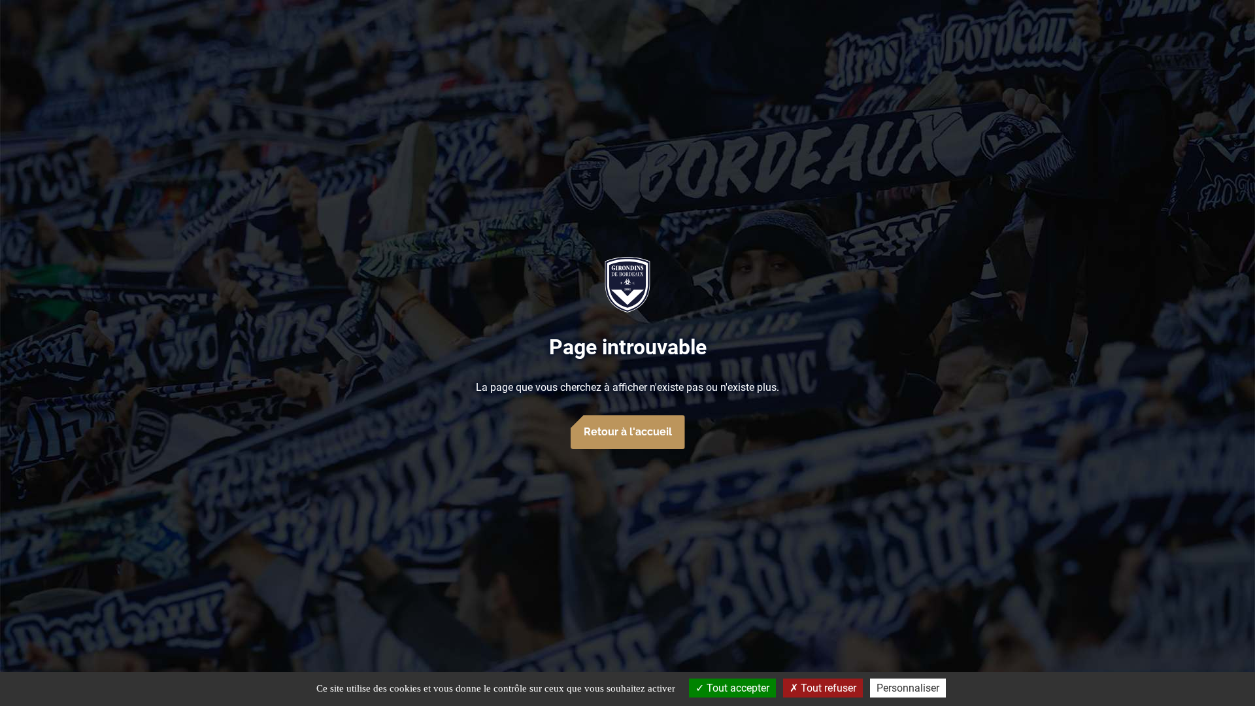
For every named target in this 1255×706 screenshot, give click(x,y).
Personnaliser (908, 688)
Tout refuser (827, 688)
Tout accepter (736, 688)
